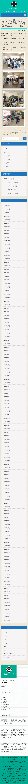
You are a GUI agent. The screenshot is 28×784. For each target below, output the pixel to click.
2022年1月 (7, 396)
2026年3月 (7, 219)
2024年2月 (7, 308)
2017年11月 (7, 574)
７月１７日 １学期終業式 (11, 182)
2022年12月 (7, 357)
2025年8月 (7, 244)
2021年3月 (7, 432)
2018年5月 (7, 552)
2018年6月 (7, 549)
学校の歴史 (7, 159)
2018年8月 (7, 542)
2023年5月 (7, 340)
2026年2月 (7, 223)
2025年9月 (7, 241)
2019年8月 (7, 499)
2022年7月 (7, 375)
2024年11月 (7, 276)
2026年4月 (7, 216)
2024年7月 (7, 290)
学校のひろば (6, 701)
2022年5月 (7, 382)
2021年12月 (7, 400)
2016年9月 (7, 620)
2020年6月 (7, 464)
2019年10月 (7, 492)
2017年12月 (7, 570)
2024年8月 (7, 287)
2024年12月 (7, 272)
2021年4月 (7, 428)
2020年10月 (7, 450)
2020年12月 (7, 443)
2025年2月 (7, 265)
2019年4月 (7, 513)
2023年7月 (7, 333)
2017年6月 (7, 591)
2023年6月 (7, 336)
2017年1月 (7, 606)
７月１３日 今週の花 (10, 189)
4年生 (5, 643)
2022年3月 (7, 389)
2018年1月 (7, 567)
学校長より (7, 166)
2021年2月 (7, 435)
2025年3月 (7, 262)
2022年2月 (7, 393)
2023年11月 (7, 319)
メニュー (4, 15)
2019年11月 (7, 489)
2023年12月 (7, 315)
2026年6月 (7, 209)
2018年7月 (7, 545)
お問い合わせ (6, 708)
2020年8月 (7, 457)
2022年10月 (7, 365)
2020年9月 (7, 453)
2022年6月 (7, 379)
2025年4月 (7, 258)
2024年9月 (7, 283)
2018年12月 (7, 528)
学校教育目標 (7, 155)
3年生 (5, 639)
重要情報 (6, 657)
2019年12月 (7, 485)
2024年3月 (7, 304)
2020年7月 (7, 460)
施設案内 (3, 686)
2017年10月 (7, 577)
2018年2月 (7, 563)
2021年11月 (7, 404)
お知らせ (6, 148)
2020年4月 (7, 471)
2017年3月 (7, 598)
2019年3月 (7, 517)
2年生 (5, 636)
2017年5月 (7, 595)
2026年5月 (7, 212)
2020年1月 (7, 482)
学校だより (7, 152)
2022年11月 (7, 361)
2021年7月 (7, 418)
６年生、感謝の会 (7, 132)
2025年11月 (7, 233)
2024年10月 (7, 280)
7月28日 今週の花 (9, 179)
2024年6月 (7, 294)
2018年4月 (7, 556)
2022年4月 (7, 386)
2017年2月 (7, 602)
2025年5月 (7, 255)
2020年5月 (7, 467)
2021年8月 (7, 414)
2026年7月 (7, 205)
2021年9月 (7, 411)
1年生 (5, 632)
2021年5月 (7, 425)
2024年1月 (7, 311)
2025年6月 (7, 251)
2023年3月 (7, 347)
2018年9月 (7, 538)
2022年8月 (7, 372)
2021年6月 (7, 421)
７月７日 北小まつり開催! (11, 193)
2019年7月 (7, 503)
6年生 (5, 650)
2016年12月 (7, 609)
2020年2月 (7, 478)
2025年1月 (7, 269)
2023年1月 (7, 354)
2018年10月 (7, 535)
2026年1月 (7, 226)
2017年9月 (7, 581)
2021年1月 (7, 439)
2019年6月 (7, 506)
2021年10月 (7, 407)
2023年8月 (7, 329)
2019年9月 (7, 496)
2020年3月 (7, 474)
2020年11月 (7, 446)
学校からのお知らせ (21, 130)
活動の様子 (6, 704)
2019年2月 (7, 520)
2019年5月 (7, 510)
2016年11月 (7, 613)
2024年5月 (7, 297)
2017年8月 (7, 584)
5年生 (5, 646)
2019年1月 (7, 524)
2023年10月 (7, 322)
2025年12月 (7, 230)
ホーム (4, 697)
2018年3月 (7, 559)
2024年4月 (7, 301)
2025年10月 (7, 237)
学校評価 (6, 163)
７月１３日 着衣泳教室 (10, 186)
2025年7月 (7, 248)
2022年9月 (7, 368)
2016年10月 (7, 616)
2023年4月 (7, 343)
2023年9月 (7, 326)
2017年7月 (7, 588)
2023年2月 (7, 350)
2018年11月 (7, 531)
